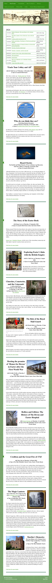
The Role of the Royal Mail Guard (18, 48)
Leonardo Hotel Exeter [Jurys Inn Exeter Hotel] (28, 126)
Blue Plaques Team (33, 129)
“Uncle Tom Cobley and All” (17, 63)
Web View (45, 579)
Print (7, 577)
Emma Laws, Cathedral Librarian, (14, 240)
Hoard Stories (14, 57)
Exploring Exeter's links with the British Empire (21, 53)
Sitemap (10, 577)
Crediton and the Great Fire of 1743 (19, 39)
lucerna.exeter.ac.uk (29, 527)
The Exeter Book (15, 55)
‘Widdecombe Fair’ (22, 76)
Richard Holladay (27, 421)
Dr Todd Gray (22, 92)
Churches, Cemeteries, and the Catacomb (20, 50)
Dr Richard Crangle (13, 495)
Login (46, 577)
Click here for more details (12, 96)
